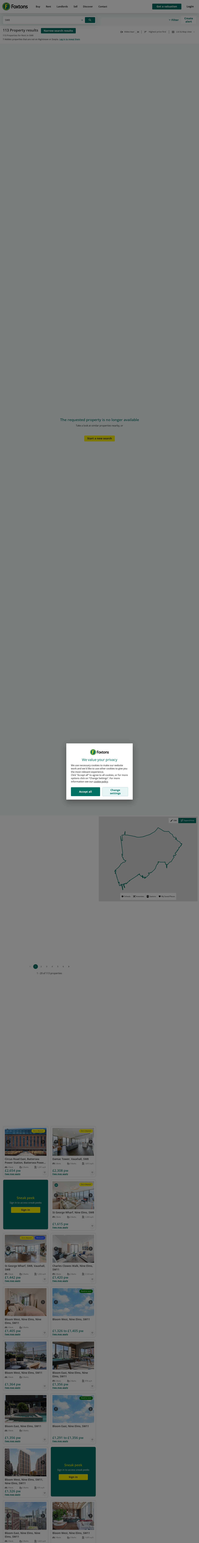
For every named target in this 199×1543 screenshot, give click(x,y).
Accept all (85, 791)
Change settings (115, 791)
